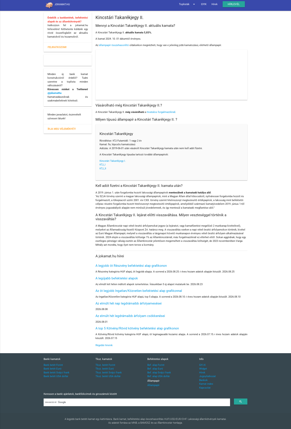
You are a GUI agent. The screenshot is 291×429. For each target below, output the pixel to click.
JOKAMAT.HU (62, 4)
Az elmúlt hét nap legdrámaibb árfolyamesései (128, 303)
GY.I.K (202, 364)
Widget (203, 368)
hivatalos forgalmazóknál (161, 112)
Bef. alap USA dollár (158, 376)
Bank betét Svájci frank (56, 372)
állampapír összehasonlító (114, 45)
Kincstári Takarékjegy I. (113, 160)
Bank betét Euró (52, 368)
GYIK (203, 4)
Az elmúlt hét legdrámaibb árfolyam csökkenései (130, 316)
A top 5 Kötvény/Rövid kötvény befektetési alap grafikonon (137, 328)
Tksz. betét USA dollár (108, 376)
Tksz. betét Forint (105, 364)
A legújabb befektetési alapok (116, 278)
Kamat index (206, 383)
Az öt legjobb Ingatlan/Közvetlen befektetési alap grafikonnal (138, 291)
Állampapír (153, 385)
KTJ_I (102, 164)
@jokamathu (54, 93)
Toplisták (187, 4)
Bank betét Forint (53, 364)
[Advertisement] (171, 74)
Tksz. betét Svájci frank (108, 372)
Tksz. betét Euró (104, 368)
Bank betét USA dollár (56, 376)
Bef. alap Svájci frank (159, 372)
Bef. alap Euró (155, 368)
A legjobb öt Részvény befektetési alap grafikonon (131, 266)
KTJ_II (103, 168)
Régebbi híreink (104, 345)
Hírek (215, 4)
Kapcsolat (205, 387)
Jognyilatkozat (207, 376)
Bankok (203, 380)
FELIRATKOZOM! (57, 47)
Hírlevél (234, 4)
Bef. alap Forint (155, 364)
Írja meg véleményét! (62, 128)
